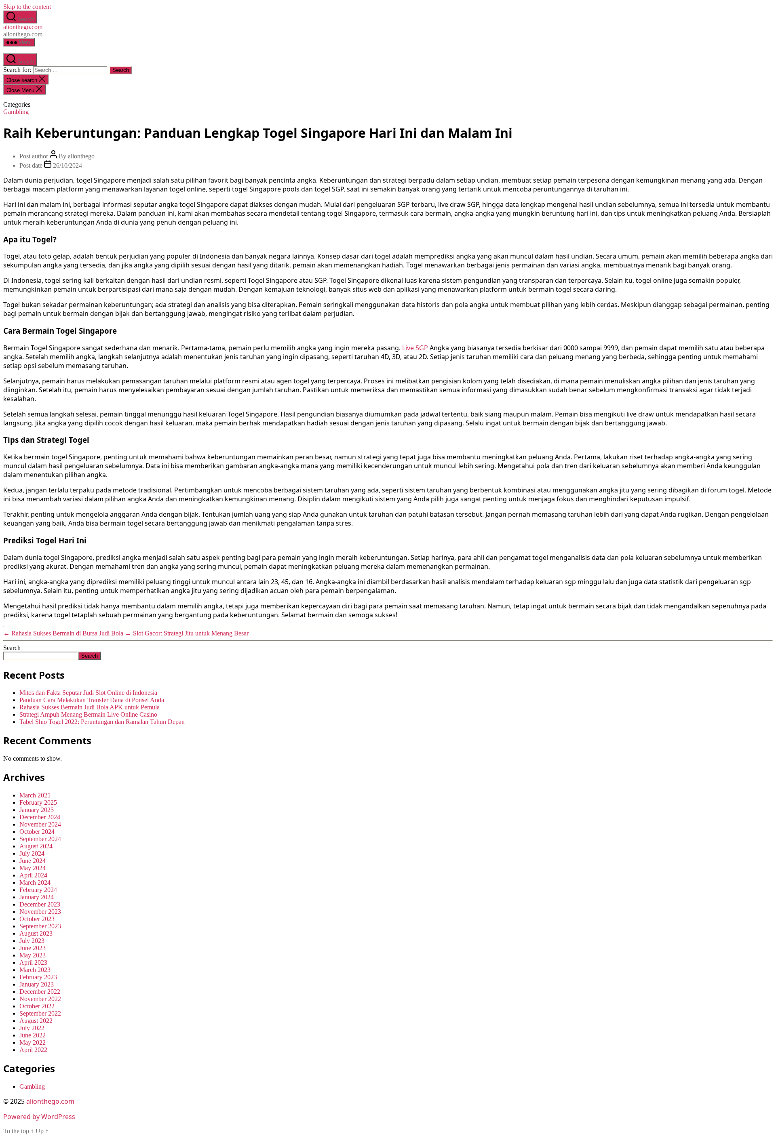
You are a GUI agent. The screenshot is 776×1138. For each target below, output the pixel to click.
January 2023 (36, 984)
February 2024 (38, 889)
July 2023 (31, 940)
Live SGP (415, 347)
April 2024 (33, 875)
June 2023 (32, 947)
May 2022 (32, 1042)
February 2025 (38, 802)
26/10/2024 (67, 165)
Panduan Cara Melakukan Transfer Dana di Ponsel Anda (91, 699)
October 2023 (37, 918)
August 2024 (36, 846)
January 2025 (36, 809)
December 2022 (39, 991)
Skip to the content (27, 6)
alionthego (81, 156)
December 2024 (39, 817)
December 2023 (39, 904)
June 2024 (32, 860)
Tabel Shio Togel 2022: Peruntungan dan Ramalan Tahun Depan (102, 721)
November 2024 (40, 824)
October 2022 (37, 1006)
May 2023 (32, 955)
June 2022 (32, 1035)
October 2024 (37, 831)
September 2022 (40, 1013)
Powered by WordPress (39, 1116)
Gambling (16, 111)
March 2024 (35, 882)
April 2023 (33, 962)
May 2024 (32, 868)
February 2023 (38, 977)
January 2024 (36, 897)
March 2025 (35, 795)
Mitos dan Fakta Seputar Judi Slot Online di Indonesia (88, 692)
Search (12, 647)
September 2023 (40, 926)
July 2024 (31, 853)
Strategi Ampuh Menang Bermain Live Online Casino (88, 714)
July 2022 (31, 1027)
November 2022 (40, 998)
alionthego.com (22, 26)
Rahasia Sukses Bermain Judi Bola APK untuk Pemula (89, 707)
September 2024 (40, 838)
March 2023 (35, 969)
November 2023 (40, 911)
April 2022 (33, 1049)
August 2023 (36, 933)
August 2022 (36, 1020)
